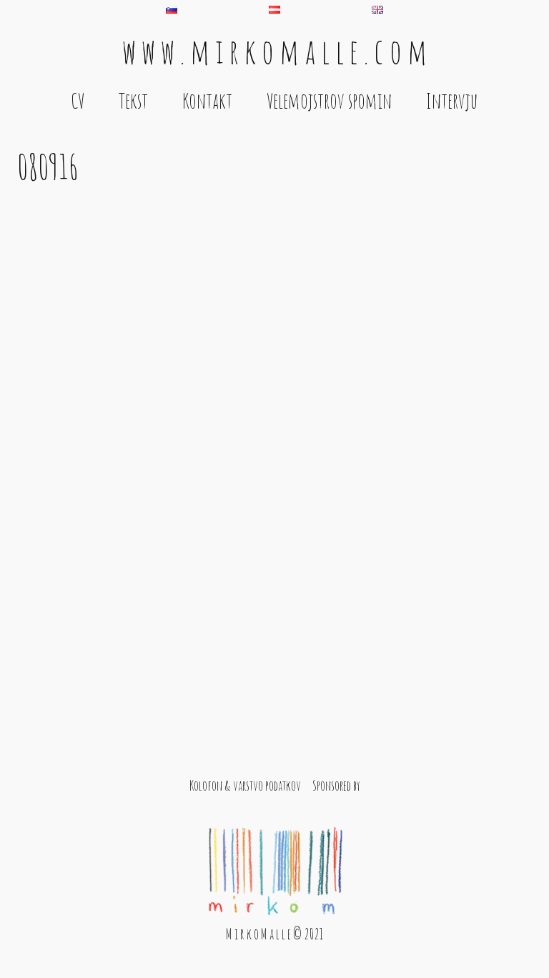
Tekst (133, 101)
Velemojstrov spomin (329, 101)
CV (77, 101)
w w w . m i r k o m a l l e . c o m (274, 50)
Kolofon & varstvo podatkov (245, 785)
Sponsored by (336, 785)
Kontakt (207, 101)
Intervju (452, 101)
